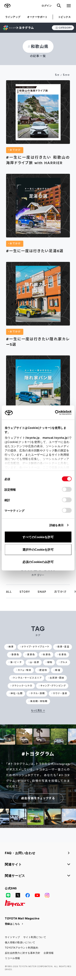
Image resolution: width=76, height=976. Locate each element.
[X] (18, 895)
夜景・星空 (63, 646)
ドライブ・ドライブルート (35, 646)
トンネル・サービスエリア (27, 678)
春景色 (15, 654)
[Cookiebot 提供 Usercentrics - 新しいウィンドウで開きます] (53, 412)
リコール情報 (12, 958)
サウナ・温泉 (60, 693)
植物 (49, 662)
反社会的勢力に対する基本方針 (22, 952)
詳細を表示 (56, 525)
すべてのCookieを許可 (38, 537)
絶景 (11, 646)
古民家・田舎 (57, 678)
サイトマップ (12, 937)
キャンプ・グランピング (53, 685)
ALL (9, 591)
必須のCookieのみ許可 (38, 562)
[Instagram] (47, 895)
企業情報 (49, 952)
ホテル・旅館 (38, 693)
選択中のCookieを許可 (38, 549)
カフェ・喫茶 (24, 670)
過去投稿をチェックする (38, 798)
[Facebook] (27, 895)
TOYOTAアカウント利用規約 (21, 947)
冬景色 (63, 654)
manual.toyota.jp (54, 437)
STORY (25, 591)
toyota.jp (33, 437)
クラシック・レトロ (22, 685)
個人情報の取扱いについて (20, 942)
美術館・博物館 (39, 701)
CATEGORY (65, 27)
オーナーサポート (37, 16)
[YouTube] (37, 895)
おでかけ (60, 591)
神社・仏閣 (17, 693)
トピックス (64, 16)
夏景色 (31, 654)
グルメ (64, 662)
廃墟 (57, 670)
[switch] (67, 489)
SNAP (42, 591)
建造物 (43, 670)
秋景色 (47, 654)
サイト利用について (34, 937)
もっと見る (36, 710)
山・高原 (34, 662)
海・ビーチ (16, 662)
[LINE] (8, 895)
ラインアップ (12, 16)
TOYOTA (7, 6)
